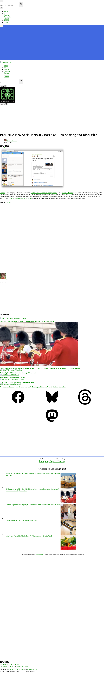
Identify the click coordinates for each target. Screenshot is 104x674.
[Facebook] (1, 147)
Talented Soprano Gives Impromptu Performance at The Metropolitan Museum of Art (33, 505)
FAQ (5, 67)
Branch (2, 193)
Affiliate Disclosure (22, 666)
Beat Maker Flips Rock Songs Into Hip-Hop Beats (17, 382)
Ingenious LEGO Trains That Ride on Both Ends (21, 520)
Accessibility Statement (7, 666)
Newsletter (7, 71)
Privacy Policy (4, 664)
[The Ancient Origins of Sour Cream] (9, 375)
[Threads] (6, 147)
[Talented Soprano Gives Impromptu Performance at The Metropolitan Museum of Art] (68, 518)
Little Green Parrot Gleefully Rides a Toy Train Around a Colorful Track (29, 536)
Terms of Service (15, 664)
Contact (6, 77)
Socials (6, 73)
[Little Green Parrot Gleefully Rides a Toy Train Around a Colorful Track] (68, 550)
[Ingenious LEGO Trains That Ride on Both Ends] (68, 534)
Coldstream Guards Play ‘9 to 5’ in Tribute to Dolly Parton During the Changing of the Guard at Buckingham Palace (40, 368)
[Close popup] (1, 26)
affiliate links (39, 554)
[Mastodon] (52, 423)
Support (6, 75)
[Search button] (21, 81)
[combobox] (9, 83)
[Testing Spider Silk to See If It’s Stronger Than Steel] (11, 370)
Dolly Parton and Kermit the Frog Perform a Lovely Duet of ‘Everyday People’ (27, 321)
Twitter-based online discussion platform (44, 193)
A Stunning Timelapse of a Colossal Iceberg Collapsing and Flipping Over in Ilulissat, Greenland (33, 387)
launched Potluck (67, 193)
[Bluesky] (3, 147)
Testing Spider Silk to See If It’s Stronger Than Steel (18, 373)
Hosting (6, 69)
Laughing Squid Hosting (52, 461)
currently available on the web (21, 198)
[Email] (8, 147)
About (6, 66)
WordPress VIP (32, 669)
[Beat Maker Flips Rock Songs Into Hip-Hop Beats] (12, 379)
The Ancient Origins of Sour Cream (12, 377)
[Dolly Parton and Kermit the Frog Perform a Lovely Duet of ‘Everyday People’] (13, 318)
